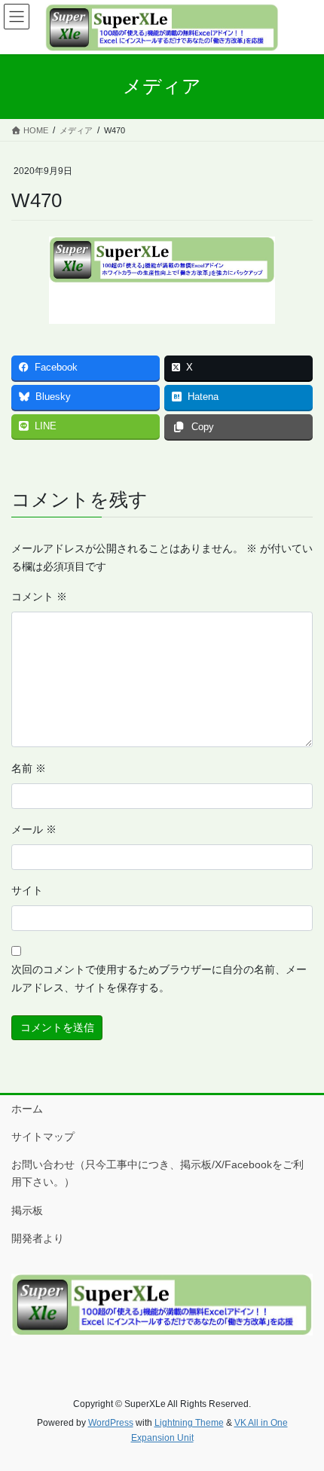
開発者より (37, 1238)
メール (34, 829)
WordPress (110, 1423)
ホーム (27, 1109)
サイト (27, 890)
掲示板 (27, 1210)
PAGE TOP (301, 1413)
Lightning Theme (189, 1423)
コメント (39, 597)
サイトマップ (43, 1137)
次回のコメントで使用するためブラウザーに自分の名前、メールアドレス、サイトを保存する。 (159, 978)
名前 (28, 768)
